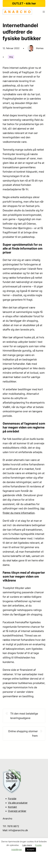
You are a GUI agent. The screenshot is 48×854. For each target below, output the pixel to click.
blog (11, 57)
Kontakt (12, 807)
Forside (12, 798)
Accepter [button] (30, 849)
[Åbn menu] (43, 11)
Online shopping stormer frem (23, 733)
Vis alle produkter (18, 802)
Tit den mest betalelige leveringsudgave (24, 716)
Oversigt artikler (17, 811)
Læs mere (27, 845)
